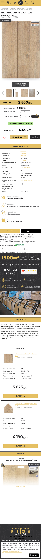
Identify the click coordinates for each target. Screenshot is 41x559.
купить (20, 396)
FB (18, 531)
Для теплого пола (26, 180)
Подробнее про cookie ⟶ (12, 552)
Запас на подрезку (35, 116)
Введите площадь (9, 111)
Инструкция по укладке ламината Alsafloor (23, 206)
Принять (33, 555)
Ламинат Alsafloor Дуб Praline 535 (26, 355)
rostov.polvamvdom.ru (20, 2)
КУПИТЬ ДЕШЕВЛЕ (35, 137)
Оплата (10, 231)
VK (12, 531)
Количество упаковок (11, 116)
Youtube (29, 531)
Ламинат (13, 8)
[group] (20, 50)
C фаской (23, 160)
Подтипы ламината (14, 221)
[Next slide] (38, 93)
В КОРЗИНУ (19, 137)
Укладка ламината (14, 198)
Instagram (23, 531)
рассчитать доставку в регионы (20, 123)
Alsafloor (21, 8)
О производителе (14, 214)
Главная (5, 8)
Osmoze (29, 8)
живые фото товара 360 (20, 85)
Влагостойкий (25, 167)
